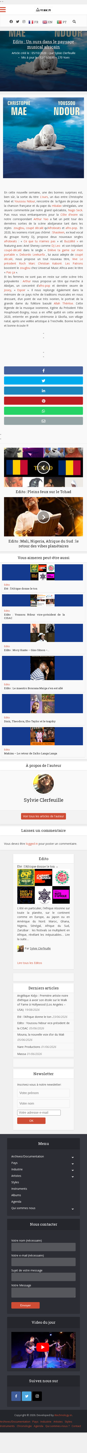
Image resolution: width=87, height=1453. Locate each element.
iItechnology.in (63, 1415)
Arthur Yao (41, 219)
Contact (76, 1426)
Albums (16, 1195)
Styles (15, 1182)
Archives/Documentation (27, 1156)
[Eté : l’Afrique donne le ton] (42, 572)
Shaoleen (58, 232)
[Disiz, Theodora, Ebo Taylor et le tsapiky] (42, 703)
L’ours (44, 197)
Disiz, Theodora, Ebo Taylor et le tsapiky (30, 721)
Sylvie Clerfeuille (65, 53)
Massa (21, 1054)
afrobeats (10, 241)
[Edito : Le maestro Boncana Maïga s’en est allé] (42, 668)
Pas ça (10, 272)
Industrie (17, 1169)
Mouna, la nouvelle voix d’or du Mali (40, 1034)
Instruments (19, 1189)
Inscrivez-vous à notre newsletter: (39, 1084)
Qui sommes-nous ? (57, 1426)
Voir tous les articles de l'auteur (43, 816)
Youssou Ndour (24, 201)
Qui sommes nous (23, 1208)
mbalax (57, 206)
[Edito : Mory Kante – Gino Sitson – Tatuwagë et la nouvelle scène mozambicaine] (42, 633)
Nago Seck (75, 210)
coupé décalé (35, 228)
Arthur (27, 281)
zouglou (19, 228)
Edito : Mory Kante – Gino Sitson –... (26, 650)
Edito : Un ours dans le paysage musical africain (43, 44)
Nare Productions (28, 1047)
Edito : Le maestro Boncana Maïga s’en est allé (33, 688)
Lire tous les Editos (29, 963)
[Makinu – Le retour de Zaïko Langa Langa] (42, 736)
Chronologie (24, 1426)
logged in (32, 844)
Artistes (16, 1176)
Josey (7, 290)
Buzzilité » (71, 241)
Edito (7, 584)
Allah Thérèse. (64, 303)
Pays (14, 1163)
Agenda (16, 1201)
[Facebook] (16, 1396)
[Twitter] (26, 1396)
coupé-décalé (13, 250)
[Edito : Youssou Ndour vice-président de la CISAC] (42, 600)
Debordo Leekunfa (32, 254)
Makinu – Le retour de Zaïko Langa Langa (30, 753)
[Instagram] (37, 1396)
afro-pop (71, 228)
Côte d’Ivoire (69, 214)
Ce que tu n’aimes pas (39, 241)
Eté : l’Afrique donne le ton (20, 588)
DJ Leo (55, 246)
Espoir (21, 290)
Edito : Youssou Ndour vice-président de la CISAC (34, 616)
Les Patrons (74, 263)
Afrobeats (54, 228)
